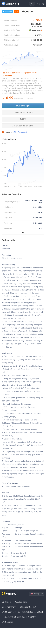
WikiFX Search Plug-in (11, 612)
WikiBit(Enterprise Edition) (32, 612)
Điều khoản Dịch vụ (9, 607)
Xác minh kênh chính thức (15, 617)
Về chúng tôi (7, 602)
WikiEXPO (32, 617)
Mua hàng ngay (23, 106)
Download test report (23, 112)
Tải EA (23, 119)
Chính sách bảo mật (28, 607)
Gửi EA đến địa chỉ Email (23, 126)
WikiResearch (7, 622)
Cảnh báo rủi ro (20, 602)
